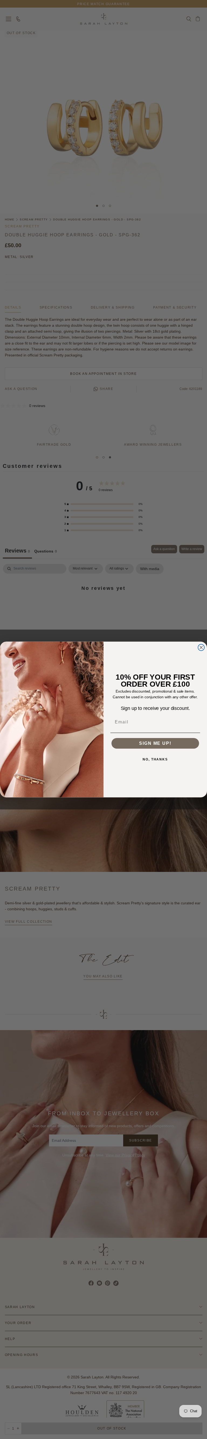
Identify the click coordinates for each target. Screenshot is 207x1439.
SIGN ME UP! (155, 743)
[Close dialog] (201, 647)
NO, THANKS (155, 759)
